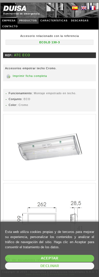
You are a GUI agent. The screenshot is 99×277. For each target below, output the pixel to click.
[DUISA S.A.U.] (14, 8)
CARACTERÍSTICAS (54, 20)
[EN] (84, 8)
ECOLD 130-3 (49, 42)
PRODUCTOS (28, 20)
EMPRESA (9, 20)
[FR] (93, 8)
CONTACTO (10, 26)
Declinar (49, 266)
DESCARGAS (80, 20)
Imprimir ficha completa (30, 75)
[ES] (75, 8)
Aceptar (49, 258)
